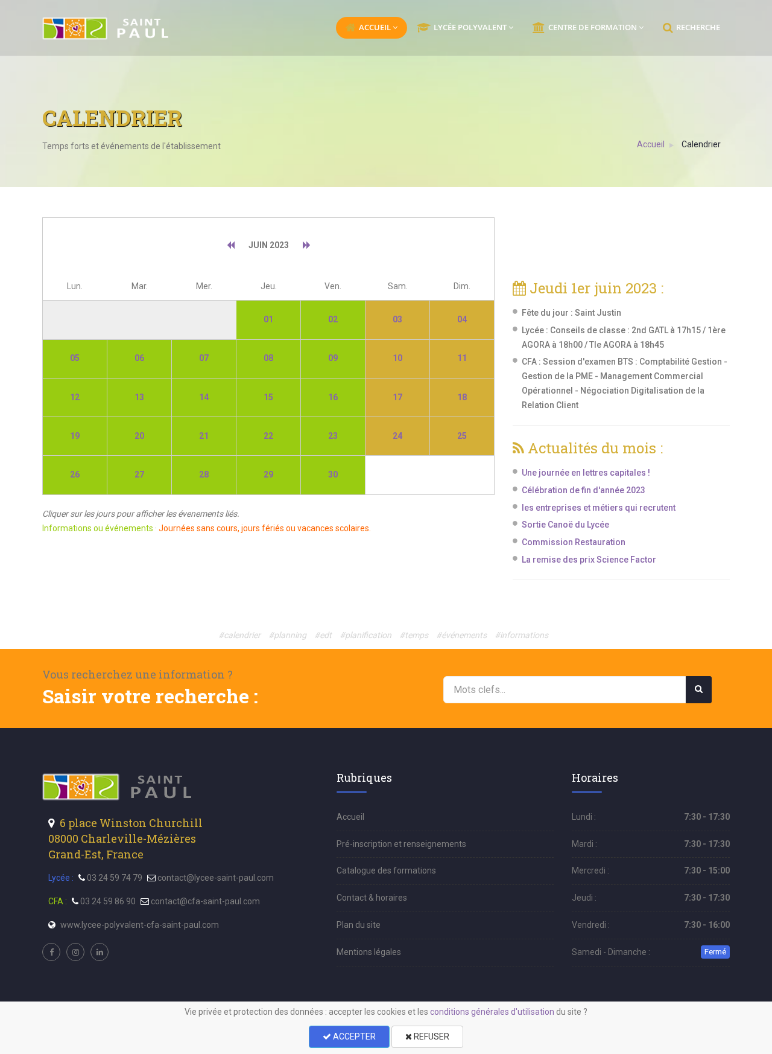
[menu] (106, 28)
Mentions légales (369, 952)
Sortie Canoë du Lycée (565, 524)
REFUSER (430, 1036)
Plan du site (359, 925)
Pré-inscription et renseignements (401, 844)
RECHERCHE (698, 27)
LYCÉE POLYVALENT (470, 27)
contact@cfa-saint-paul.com (205, 901)
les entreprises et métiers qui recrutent (599, 508)
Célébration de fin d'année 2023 (583, 490)
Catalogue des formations (386, 870)
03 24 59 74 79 (114, 878)
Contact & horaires (372, 897)
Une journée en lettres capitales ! (586, 472)
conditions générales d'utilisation (492, 1012)
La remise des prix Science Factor (589, 559)
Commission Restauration (573, 542)
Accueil (651, 144)
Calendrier (701, 144)
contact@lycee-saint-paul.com (215, 878)
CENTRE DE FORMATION (592, 27)
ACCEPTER (353, 1036)
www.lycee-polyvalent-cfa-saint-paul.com (139, 925)
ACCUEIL (375, 27)
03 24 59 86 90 (108, 901)
